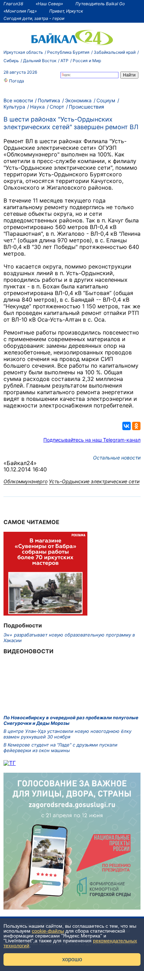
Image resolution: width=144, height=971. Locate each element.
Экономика (78, 100)
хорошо (72, 959)
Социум (105, 100)
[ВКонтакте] (126, 426)
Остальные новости (117, 458)
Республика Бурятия (68, 52)
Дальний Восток (39, 60)
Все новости (18, 100)
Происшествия (86, 107)
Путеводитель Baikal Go (100, 3)
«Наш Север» (49, 3)
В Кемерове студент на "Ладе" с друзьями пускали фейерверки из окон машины (60, 747)
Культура (14, 107)
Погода (16, 80)
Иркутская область (23, 52)
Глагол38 (13, 3)
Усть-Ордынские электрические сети (94, 481)
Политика (49, 100)
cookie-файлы (48, 931)
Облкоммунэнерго (25, 481)
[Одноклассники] (136, 426)
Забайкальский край (115, 52)
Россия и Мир (87, 60)
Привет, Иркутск (66, 11)
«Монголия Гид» (20, 11)
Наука (37, 107)
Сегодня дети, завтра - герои (33, 18)
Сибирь (11, 60)
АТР (64, 60)
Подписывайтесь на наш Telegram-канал (92, 440)
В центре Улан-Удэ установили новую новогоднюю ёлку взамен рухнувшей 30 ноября (67, 734)
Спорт (57, 107)
